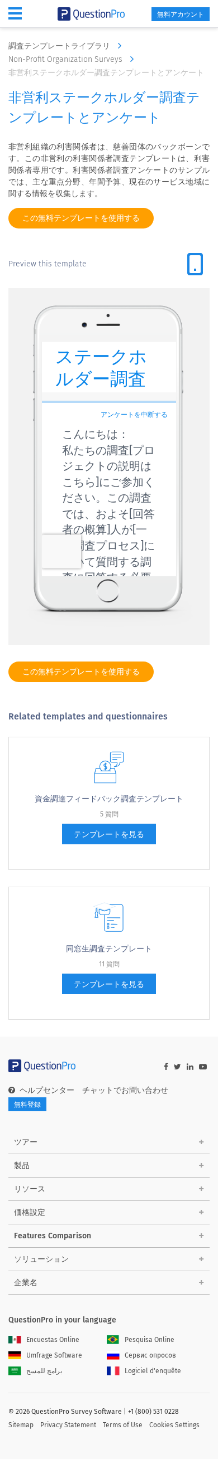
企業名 (25, 1282)
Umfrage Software (54, 1355)
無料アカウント (180, 14)
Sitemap (21, 1425)
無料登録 (27, 1104)
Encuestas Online (52, 1340)
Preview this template (47, 264)
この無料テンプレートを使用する (81, 218)
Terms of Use (123, 1425)
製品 (22, 1165)
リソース (29, 1189)
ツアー (25, 1142)
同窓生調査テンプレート (109, 949)
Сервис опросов (150, 1355)
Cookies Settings (174, 1425)
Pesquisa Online (149, 1340)
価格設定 (29, 1212)
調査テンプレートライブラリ (60, 46)
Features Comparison (52, 1236)
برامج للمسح (44, 1371)
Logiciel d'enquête (153, 1371)
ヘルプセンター (47, 1090)
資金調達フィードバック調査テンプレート (109, 799)
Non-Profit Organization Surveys (66, 59)
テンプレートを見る (109, 834)
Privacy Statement (68, 1425)
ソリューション (41, 1259)
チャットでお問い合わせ (125, 1090)
